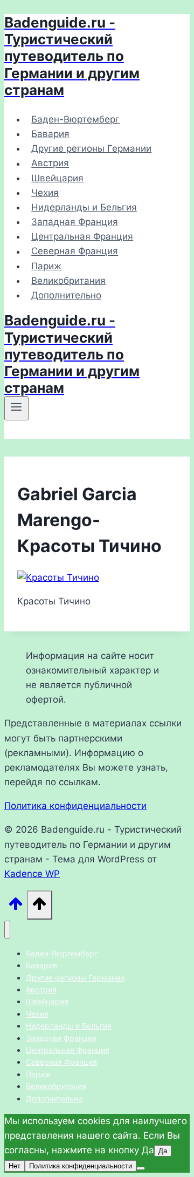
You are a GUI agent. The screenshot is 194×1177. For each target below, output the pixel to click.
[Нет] (140, 1168)
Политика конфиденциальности (75, 805)
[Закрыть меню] (7, 929)
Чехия (45, 192)
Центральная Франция (82, 236)
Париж (46, 266)
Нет (14, 1166)
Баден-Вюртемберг (75, 119)
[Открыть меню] (16, 408)
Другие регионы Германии (91, 148)
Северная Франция (74, 251)
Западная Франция (74, 221)
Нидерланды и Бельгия (84, 207)
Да (162, 1151)
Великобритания (68, 280)
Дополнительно (66, 295)
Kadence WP (32, 873)
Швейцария (57, 178)
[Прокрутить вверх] (15, 907)
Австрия (50, 163)
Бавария (50, 133)
